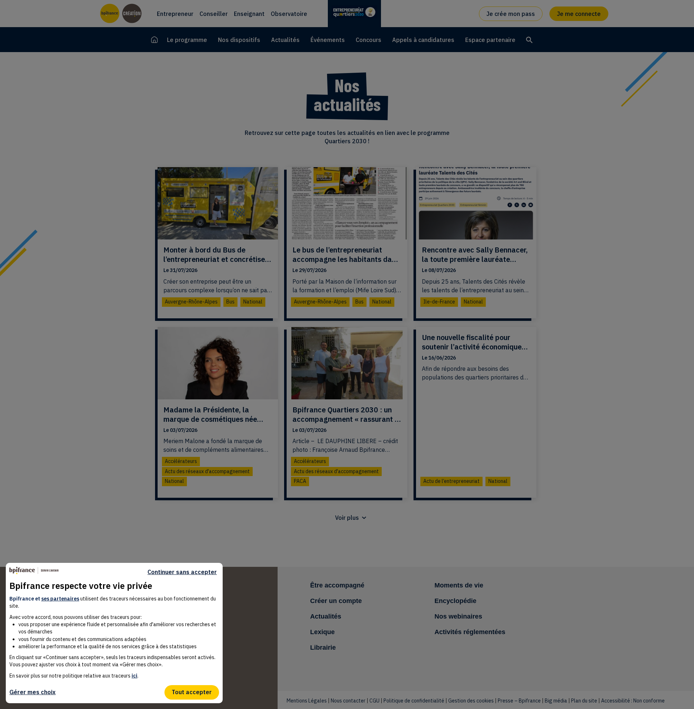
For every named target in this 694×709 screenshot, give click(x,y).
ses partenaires (60, 598)
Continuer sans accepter (182, 572)
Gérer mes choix (32, 692)
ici (134, 675)
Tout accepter (192, 692)
